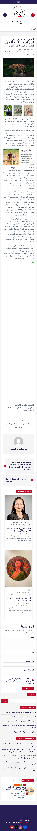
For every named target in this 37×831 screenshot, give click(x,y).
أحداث (29, 592)
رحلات (23, 52)
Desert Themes (25, 822)
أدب (24, 784)
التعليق (31, 637)
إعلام (32, 52)
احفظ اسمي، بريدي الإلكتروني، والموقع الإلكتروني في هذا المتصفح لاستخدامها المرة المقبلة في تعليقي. (19, 681)
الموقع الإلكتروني (29, 670)
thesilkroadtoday (25, 49)
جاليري (28, 52)
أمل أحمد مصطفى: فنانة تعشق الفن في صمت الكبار (21, 716)
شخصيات (18, 52)
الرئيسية (33, 29)
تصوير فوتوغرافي (23, 424)
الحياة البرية (22, 420)
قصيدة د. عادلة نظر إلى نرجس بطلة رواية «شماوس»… (20, 721)
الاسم (32, 652)
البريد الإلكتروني (29, 661)
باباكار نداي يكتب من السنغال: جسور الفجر (24, 732)
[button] (20, 780)
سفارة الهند (11, 424)
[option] (18, 791)
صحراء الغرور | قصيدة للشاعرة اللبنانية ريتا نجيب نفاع (21, 712)
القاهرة (12, 420)
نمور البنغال (18, 427)
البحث (30, 695)
